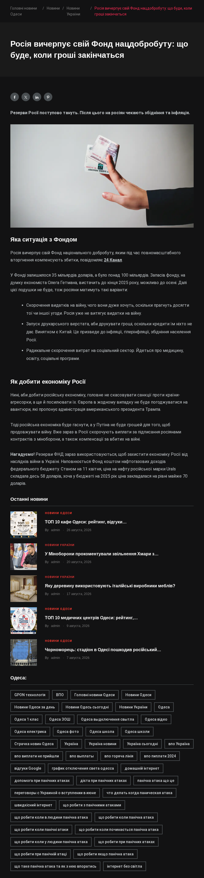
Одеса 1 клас (26, 719)
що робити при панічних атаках (126, 842)
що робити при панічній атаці (40, 854)
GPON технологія (29, 695)
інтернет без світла (124, 866)
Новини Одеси (58, 513)
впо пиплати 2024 (160, 756)
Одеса (164, 707)
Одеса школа (102, 731)
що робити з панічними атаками (92, 805)
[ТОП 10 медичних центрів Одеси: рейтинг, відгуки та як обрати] (23, 620)
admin (55, 530)
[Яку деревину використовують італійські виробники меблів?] (23, 588)
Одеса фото (68, 731)
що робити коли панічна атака (126, 817)
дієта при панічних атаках (103, 780)
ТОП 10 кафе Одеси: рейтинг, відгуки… (86, 522)
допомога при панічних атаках (42, 780)
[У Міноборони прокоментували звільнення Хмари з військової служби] (23, 556)
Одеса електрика (30, 731)
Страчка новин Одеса (34, 744)
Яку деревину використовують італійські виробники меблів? (110, 586)
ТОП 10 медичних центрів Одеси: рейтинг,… (91, 618)
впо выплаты (82, 756)
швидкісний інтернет (33, 805)
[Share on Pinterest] (48, 97)
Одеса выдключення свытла (107, 719)
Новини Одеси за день (34, 707)
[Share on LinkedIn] (37, 97)
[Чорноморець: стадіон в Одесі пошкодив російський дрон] (23, 652)
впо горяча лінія (118, 756)
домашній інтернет (142, 768)
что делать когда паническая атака (139, 793)
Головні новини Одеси (94, 695)
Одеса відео (156, 719)
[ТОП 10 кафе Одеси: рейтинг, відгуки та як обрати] (23, 524)
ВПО (60, 695)
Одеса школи (137, 731)
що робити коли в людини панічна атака (51, 817)
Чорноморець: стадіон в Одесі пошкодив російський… (103, 649)
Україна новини (102, 744)
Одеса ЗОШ (59, 719)
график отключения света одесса (83, 768)
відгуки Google (27, 768)
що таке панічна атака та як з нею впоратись (55, 866)
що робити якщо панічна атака (105, 854)
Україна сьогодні (142, 744)
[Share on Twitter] (26, 97)
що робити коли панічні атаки (41, 829)
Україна (71, 744)
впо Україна (179, 744)
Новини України (59, 545)
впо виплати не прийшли (36, 756)
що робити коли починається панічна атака (119, 829)
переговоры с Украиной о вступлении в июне (55, 793)
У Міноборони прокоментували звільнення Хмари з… (102, 554)
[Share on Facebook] (14, 97)
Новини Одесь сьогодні (87, 707)
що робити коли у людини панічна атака (51, 842)
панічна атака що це (155, 780)
